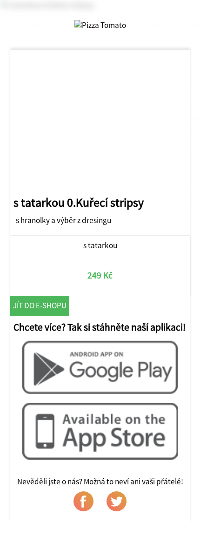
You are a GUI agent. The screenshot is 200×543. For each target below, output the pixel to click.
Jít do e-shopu (40, 305)
